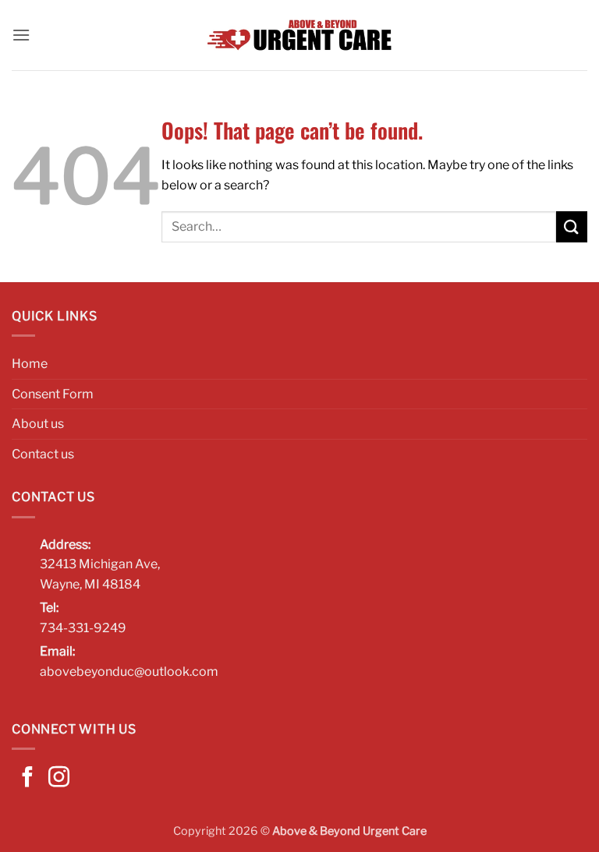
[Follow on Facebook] (27, 778)
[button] (21, 35)
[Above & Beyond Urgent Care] (299, 35)
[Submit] (571, 226)
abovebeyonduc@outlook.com (129, 671)
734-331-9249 (83, 627)
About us (38, 423)
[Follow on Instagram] (58, 778)
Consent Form (53, 394)
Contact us (43, 454)
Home (30, 363)
